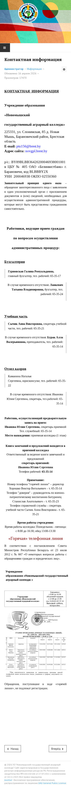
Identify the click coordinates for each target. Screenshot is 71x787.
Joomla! (8, 780)
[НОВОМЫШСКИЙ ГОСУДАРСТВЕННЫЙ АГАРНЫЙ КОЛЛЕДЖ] (35, 20)
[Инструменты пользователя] (64, 69)
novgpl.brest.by (36, 151)
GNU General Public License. (52, 783)
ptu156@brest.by (28, 146)
